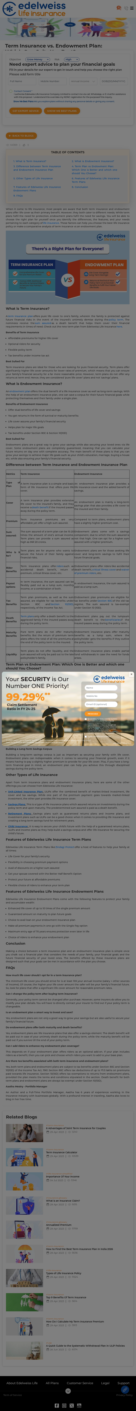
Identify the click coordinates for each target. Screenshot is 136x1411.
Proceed (93, 714)
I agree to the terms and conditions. (99, 736)
